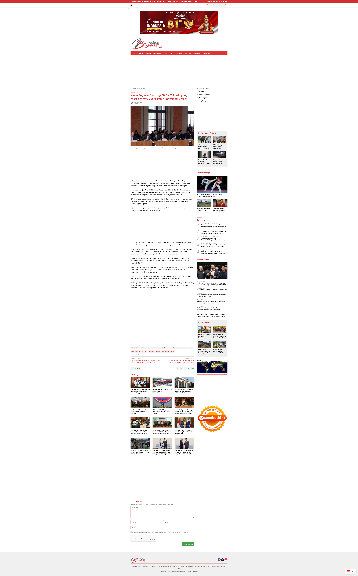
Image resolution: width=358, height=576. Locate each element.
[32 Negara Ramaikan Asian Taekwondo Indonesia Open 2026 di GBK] (212, 184)
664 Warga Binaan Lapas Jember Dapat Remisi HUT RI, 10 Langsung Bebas (204, 146)
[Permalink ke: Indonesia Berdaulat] (132, 102)
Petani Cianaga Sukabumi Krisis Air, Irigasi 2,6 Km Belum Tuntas (204, 351)
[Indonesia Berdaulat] (147, 44)
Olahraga (188, 53)
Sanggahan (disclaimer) (202, 566)
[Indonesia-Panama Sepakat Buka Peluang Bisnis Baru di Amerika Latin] (184, 422)
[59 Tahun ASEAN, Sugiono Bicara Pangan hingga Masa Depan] (162, 402)
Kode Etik (153, 566)
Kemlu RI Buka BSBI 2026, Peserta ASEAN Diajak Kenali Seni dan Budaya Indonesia (161, 431)
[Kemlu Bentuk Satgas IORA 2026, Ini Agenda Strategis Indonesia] (140, 402)
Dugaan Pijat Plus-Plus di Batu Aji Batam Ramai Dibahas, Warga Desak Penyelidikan (219, 161)
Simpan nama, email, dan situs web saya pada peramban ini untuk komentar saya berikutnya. (160, 532)
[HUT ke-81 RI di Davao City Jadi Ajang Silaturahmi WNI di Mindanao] (162, 382)
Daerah (148, 53)
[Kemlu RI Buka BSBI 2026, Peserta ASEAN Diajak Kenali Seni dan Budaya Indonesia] (162, 422)
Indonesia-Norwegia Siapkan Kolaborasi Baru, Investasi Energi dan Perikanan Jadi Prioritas (184, 452)
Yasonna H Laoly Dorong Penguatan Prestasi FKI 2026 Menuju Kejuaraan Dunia (219, 210)
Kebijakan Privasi (187, 566)
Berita (133, 53)
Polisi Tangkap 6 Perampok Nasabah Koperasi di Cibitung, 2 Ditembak (211, 295)
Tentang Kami (136, 566)
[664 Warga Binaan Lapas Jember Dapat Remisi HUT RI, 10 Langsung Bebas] (204, 139)
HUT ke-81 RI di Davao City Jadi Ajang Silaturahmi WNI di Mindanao (162, 391)
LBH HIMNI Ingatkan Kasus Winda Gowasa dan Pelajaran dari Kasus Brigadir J (219, 146)
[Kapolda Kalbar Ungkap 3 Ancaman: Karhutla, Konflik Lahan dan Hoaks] (219, 329)
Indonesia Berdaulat (139, 102)
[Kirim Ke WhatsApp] (192, 368)
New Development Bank (138, 351)
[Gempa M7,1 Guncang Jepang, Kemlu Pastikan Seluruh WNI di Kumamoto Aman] (140, 443)
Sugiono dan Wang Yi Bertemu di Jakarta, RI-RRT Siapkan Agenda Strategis (184, 391)
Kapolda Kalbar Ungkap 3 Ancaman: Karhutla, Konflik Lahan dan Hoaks (219, 336)
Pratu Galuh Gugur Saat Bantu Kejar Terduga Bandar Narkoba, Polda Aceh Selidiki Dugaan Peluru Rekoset (211, 315)
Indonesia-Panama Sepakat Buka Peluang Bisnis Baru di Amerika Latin (183, 431)
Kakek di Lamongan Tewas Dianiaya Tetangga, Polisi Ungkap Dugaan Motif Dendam (211, 302)
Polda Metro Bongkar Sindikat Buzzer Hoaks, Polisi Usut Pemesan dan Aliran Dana (211, 308)
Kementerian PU (204, 88)
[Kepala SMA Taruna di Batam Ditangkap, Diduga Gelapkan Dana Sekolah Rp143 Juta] (204, 154)
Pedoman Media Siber (219, 566)
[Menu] (132, 5)
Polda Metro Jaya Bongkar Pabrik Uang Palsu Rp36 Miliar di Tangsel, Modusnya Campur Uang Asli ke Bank (212, 283)
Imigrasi (201, 91)
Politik (166, 53)
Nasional (140, 53)
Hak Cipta (177, 566)
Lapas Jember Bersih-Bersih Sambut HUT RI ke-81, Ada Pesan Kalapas (219, 351)
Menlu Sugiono (175, 348)
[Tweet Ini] (181, 368)
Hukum (172, 53)
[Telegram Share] (189, 368)
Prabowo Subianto (204, 94)
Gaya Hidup (206, 53)
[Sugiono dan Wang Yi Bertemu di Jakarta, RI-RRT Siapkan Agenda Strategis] (184, 382)
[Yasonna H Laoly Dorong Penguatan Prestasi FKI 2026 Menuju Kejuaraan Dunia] (220, 203)
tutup (128, 8)
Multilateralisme (187, 348)
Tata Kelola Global (168, 351)
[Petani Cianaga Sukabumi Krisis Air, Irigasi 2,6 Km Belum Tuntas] (204, 344)
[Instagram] (225, 559)
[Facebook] (219, 559)
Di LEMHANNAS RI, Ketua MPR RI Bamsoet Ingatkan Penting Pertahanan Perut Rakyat (214, 232)
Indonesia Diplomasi (162, 348)
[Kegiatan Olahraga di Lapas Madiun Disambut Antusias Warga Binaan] (204, 203)
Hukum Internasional (147, 348)
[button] (225, 4)
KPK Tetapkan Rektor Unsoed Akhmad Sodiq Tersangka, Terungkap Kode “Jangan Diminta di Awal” (181, 1)
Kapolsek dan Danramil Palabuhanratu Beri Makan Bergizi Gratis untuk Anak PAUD (213, 245)
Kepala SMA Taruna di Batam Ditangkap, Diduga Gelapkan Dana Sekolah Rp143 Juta (204, 161)
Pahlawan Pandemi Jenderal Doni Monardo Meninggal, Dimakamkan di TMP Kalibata (214, 225)
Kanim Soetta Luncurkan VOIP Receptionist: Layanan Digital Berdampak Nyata (214, 239)
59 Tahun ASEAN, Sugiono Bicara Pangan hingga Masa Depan (161, 411)
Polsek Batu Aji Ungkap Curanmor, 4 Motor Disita (212, 290)
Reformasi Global (154, 351)
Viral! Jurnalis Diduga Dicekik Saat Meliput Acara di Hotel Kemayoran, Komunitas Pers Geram (145, 360)
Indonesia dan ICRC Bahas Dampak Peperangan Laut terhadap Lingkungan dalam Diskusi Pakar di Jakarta (139, 431)
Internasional (157, 53)
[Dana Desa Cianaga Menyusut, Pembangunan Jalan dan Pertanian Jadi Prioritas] (204, 329)
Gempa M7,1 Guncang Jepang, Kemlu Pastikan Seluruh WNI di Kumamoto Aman (140, 452)
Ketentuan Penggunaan (165, 566)
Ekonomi (179, 53)
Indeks (179, 568)
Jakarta (151, 181)
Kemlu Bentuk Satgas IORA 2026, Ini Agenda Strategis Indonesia (139, 411)
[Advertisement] (122, 35)
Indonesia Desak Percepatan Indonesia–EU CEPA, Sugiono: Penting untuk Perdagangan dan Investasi (161, 452)
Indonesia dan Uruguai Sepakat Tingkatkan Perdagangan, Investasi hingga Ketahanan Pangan (140, 391)
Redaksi (145, 566)
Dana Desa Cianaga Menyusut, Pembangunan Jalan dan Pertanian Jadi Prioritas (204, 336)
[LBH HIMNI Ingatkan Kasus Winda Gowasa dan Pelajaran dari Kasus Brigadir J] (219, 139)
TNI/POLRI (197, 53)
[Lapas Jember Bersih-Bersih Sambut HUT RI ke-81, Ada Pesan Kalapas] (219, 344)
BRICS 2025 (134, 348)
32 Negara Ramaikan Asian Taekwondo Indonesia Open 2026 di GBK (209, 195)
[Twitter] (222, 559)
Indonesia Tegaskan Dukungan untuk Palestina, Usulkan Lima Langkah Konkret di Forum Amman (184, 411)
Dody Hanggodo (204, 101)
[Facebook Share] (177, 368)
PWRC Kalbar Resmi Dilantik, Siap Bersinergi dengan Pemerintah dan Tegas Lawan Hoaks (214, 252)
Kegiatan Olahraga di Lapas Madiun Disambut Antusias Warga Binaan (203, 210)
